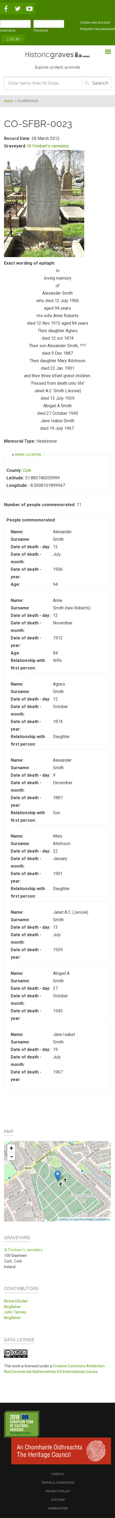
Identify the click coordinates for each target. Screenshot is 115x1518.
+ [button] (11, 1148)
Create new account (95, 22)
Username (9, 30)
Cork (27, 470)
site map (58, 1499)
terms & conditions (57, 1482)
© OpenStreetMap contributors (90, 1219)
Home (8, 101)
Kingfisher (12, 1307)
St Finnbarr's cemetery (48, 146)
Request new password (97, 29)
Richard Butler (16, 1301)
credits (57, 1474)
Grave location (28, 455)
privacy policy (58, 1491)
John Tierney (15, 1312)
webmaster (58, 1508)
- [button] (11, 1156)
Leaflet (63, 1219)
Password (41, 30)
